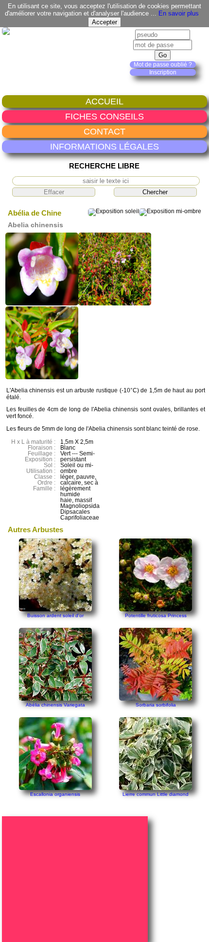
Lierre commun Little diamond (155, 794)
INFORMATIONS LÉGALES (104, 146)
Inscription (162, 72)
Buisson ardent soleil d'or (55, 615)
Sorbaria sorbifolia (156, 704)
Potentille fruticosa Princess (156, 615)
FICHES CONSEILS (104, 116)
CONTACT (104, 131)
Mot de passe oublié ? (163, 64)
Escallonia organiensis (55, 794)
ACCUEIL (104, 101)
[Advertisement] (76, 878)
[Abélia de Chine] (41, 303)
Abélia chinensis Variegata (55, 704)
